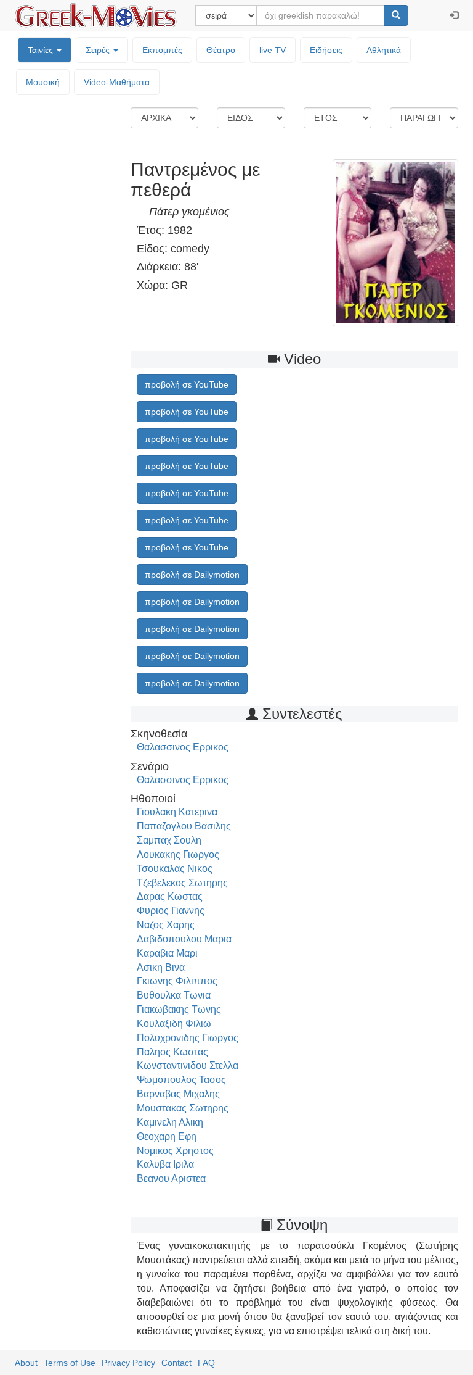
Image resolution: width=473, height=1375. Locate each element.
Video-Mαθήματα (117, 82)
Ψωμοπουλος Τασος (181, 1079)
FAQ (206, 1363)
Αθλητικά (383, 50)
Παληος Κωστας (172, 1052)
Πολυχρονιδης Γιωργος (187, 1037)
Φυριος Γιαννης (170, 910)
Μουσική (43, 82)
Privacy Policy (128, 1363)
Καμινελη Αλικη (170, 1122)
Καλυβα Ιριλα (165, 1164)
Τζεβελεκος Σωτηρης (182, 883)
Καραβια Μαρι (167, 953)
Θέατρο (220, 50)
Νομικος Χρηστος (175, 1150)
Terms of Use (69, 1363)
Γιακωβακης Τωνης (179, 1009)
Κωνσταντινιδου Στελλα (187, 1065)
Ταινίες (41, 50)
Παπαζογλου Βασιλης (184, 826)
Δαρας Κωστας (170, 896)
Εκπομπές (162, 50)
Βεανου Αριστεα (171, 1178)
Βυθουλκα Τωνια (174, 995)
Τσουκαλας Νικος (174, 868)
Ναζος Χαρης (166, 925)
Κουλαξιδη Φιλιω (174, 1023)
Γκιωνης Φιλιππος (177, 981)
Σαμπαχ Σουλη (169, 840)
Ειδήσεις (326, 50)
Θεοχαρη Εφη (166, 1136)
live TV (272, 50)
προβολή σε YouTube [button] (186, 384)
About (26, 1363)
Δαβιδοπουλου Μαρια (184, 939)
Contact (176, 1363)
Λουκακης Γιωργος (178, 854)
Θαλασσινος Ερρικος (182, 747)
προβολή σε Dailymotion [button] (192, 574)
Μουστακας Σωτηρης (182, 1108)
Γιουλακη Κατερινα (177, 812)
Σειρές (99, 50)
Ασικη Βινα (161, 967)
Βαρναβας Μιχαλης (178, 1094)
